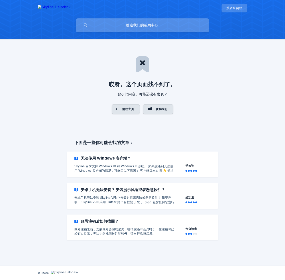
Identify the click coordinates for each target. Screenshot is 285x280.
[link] (142, 164)
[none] (54, 7)
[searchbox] (142, 25)
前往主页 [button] (128, 109)
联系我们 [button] (161, 109)
